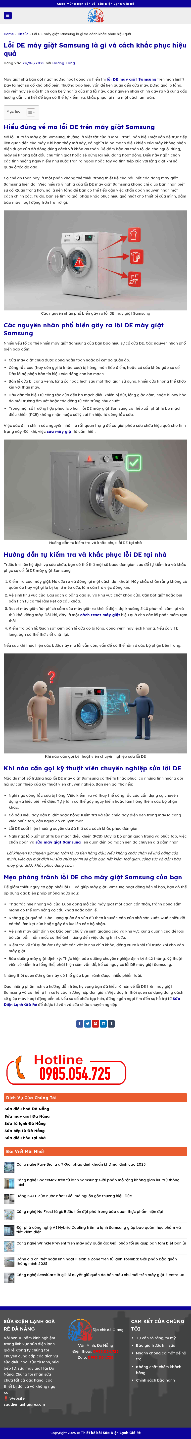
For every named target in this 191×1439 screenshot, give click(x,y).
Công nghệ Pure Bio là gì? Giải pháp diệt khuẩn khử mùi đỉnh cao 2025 (80, 1164)
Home (9, 34)
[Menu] (7, 15)
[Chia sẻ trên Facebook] (79, 1024)
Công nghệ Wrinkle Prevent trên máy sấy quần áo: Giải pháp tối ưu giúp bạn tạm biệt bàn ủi (101, 1243)
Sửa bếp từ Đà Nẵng (24, 1130)
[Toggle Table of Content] (28, 112)
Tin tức (22, 34)
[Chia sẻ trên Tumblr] (111, 1024)
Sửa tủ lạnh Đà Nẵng (25, 1123)
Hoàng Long (63, 63)
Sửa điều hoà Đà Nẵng (26, 1108)
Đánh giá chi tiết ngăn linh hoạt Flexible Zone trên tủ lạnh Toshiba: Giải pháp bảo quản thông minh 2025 (96, 1261)
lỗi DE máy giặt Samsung (131, 79)
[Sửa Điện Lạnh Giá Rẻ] (95, 15)
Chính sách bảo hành (155, 1380)
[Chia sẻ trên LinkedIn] (103, 1024)
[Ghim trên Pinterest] (95, 1024)
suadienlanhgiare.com (24, 1404)
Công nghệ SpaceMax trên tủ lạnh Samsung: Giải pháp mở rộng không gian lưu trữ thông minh (98, 1182)
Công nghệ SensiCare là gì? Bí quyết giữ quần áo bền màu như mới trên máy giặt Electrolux (100, 1275)
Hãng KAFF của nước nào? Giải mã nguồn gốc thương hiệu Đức (74, 1196)
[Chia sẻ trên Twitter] (87, 1024)
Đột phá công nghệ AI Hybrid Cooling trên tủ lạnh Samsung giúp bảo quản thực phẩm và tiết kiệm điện (98, 1229)
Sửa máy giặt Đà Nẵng (26, 1116)
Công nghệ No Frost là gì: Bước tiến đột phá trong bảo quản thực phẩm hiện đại (89, 1211)
